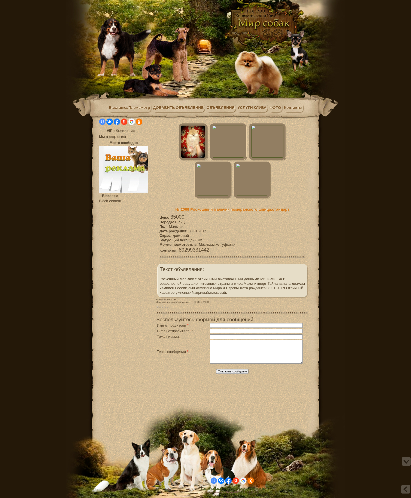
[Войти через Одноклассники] (139, 122)
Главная (123, 2)
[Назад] (405, 489)
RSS (136, 2)
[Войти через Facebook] (117, 122)
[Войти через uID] (102, 122)
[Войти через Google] (131, 121)
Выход (132, 2)
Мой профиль (128, 2)
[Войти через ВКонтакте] (109, 122)
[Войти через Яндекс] (124, 122)
